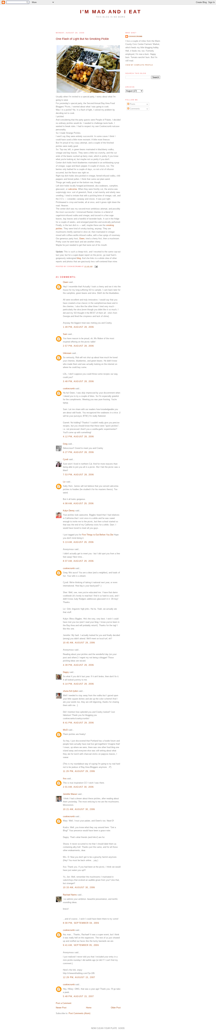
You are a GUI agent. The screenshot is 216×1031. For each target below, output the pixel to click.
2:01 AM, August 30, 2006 (78, 787)
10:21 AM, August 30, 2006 (79, 809)
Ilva (64, 778)
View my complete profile (139, 65)
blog (79, 258)
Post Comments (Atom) (79, 1013)
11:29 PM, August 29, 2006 (79, 771)
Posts (132, 104)
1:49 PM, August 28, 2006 (78, 327)
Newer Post (61, 1007)
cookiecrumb (69, 388)
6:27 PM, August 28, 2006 (78, 452)
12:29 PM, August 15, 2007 (79, 977)
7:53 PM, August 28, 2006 (78, 474)
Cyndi (65, 459)
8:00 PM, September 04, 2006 (81, 923)
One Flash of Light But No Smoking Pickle (82, 38)
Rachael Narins (70, 895)
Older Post (116, 1007)
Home (88, 1007)
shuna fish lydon (70, 691)
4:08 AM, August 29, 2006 (78, 503)
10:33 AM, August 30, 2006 (79, 887)
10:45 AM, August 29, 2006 (79, 642)
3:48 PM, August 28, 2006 (78, 381)
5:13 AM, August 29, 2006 (78, 542)
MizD (65, 730)
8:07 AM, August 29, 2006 (78, 561)
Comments (134, 108)
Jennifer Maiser (70, 794)
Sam (65, 334)
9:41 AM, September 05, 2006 (81, 945)
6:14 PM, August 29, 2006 (78, 684)
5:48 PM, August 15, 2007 (78, 996)
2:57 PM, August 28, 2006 (78, 346)
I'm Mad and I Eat (110, 11)
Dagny (66, 672)
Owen (81, 238)
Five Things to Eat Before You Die (97, 534)
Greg (65, 444)
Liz (64, 482)
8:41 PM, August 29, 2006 (78, 723)
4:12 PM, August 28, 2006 (78, 436)
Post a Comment (63, 1003)
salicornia (72, 189)
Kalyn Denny (69, 510)
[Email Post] (95, 266)
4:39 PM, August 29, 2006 (78, 665)
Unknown (67, 353)
